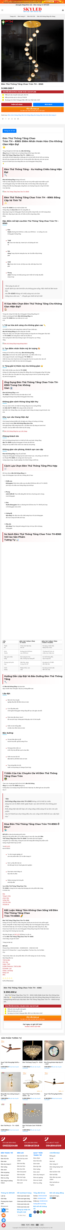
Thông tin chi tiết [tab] (9, 131)
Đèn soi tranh (5, 1175)
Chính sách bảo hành (23, 1196)
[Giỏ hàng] (63, 10)
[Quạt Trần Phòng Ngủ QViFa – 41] (54, 1082)
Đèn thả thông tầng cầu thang (46, 16)
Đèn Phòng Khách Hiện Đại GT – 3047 (53, 1063)
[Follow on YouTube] (44, 1212)
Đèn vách (4, 1169)
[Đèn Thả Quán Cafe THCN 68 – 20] (32, 1113)
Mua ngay (48, 104)
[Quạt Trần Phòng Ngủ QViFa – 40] (11, 1050)
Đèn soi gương (5, 1172)
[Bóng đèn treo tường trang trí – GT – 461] (11, 1082)
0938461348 (42, 1198)
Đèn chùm (4, 1156)
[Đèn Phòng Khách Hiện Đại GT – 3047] (54, 1050)
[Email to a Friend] (12, 119)
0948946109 (43, 1201)
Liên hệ (3, 1196)
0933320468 (10, 1145)
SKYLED (7, 846)
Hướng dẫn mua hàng (39, 1203)
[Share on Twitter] (9, 119)
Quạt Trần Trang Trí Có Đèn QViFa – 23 (31, 1094)
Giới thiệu (4, 1198)
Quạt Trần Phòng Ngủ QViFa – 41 (53, 1094)
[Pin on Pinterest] (15, 119)
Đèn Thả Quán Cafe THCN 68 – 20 (32, 1126)
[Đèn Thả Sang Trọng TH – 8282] (32, 1050)
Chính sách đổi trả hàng (24, 1201)
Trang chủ (13, 16)
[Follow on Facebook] (34, 1212)
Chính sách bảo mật (23, 1204)
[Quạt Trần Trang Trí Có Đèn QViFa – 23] (32, 1082)
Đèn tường (4, 1167)
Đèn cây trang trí (6, 1164)
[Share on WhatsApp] (2, 119)
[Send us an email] (38, 1212)
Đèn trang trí (21, 16)
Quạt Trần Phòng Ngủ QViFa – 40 (10, 1063)
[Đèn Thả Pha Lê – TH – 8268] (11, 1113)
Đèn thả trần (31, 16)
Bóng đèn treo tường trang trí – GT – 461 (10, 1094)
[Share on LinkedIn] (18, 119)
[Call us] (41, 1212)
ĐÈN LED (20, 1153)
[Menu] (2, 10)
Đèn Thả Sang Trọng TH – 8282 (32, 1062)
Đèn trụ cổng (5, 1178)
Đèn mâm (4, 1161)
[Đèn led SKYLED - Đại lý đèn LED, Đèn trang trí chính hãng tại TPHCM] (33, 10)
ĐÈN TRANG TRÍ (7, 1153)
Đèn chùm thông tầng (14, 115)
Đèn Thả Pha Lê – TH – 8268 (10, 1125)
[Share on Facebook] (5, 119)
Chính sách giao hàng (23, 1198)
